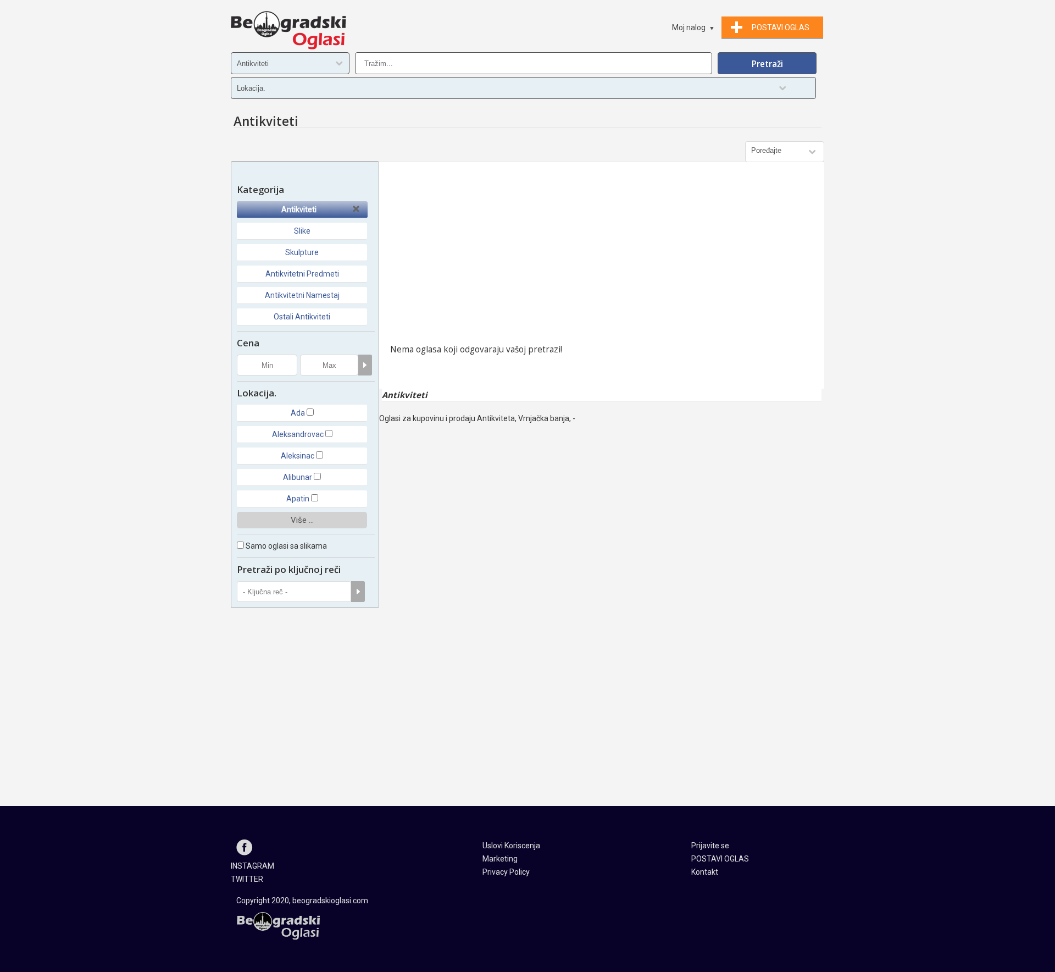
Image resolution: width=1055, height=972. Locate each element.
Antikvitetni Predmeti (302, 273)
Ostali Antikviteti (302, 316)
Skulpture (302, 252)
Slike (302, 231)
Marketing (500, 858)
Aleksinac (297, 455)
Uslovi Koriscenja (511, 845)
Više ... (302, 520)
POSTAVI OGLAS (720, 858)
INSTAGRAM (252, 865)
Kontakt (704, 872)
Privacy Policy (506, 872)
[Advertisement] (601, 256)
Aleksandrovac (298, 434)
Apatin (297, 498)
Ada (298, 412)
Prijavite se (710, 845)
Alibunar (297, 477)
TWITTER (247, 879)
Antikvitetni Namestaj (302, 295)
